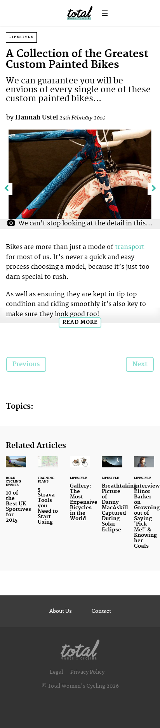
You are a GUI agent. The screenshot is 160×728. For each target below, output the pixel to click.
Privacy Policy (87, 672)
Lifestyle (21, 37)
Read (80, 322)
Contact (101, 611)
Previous (26, 364)
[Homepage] (80, 648)
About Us (60, 611)
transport (129, 247)
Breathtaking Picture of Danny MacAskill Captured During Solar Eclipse (112, 499)
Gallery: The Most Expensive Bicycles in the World (80, 493)
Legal (56, 672)
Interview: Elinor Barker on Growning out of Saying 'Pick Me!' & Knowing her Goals (144, 507)
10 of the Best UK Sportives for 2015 (16, 494)
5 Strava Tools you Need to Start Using (48, 495)
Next (140, 364)
